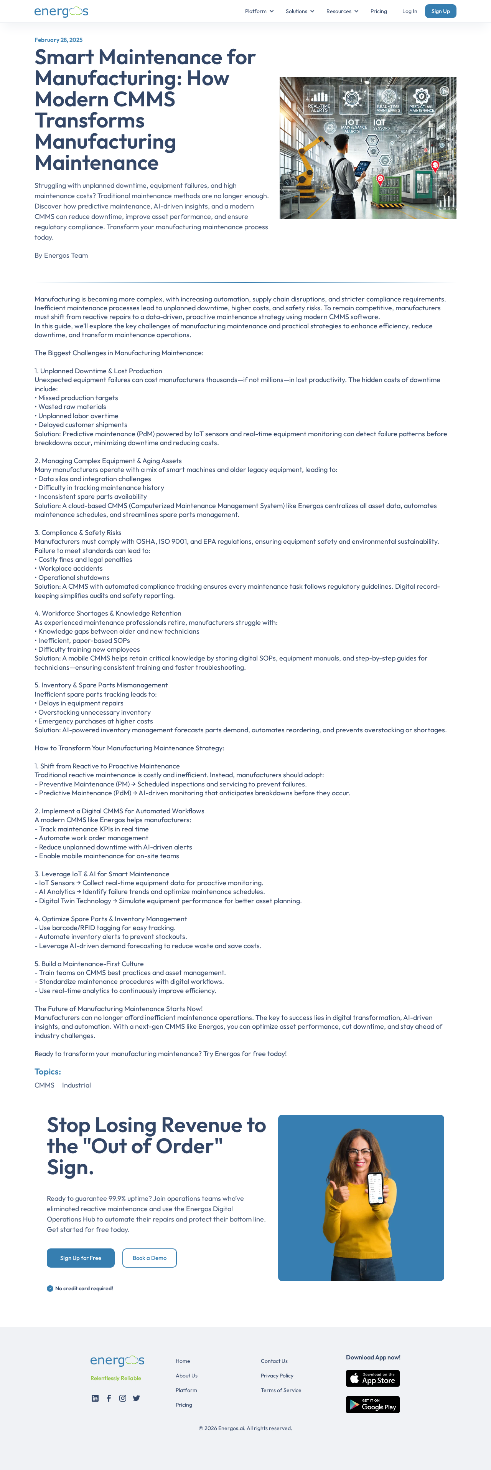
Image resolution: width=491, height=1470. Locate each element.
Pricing (379, 11)
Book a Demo (149, 1257)
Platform (186, 1390)
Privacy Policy (277, 1375)
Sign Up (441, 11)
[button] (255, 11)
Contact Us (274, 1360)
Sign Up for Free (80, 1257)
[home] (61, 11)
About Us (187, 1375)
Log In (409, 11)
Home (183, 1360)
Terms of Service (281, 1390)
